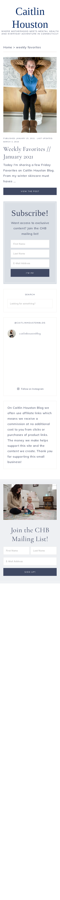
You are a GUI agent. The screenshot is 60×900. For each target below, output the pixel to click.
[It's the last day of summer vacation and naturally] (18, 348)
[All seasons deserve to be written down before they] (18, 375)
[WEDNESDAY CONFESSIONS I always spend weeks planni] (18, 362)
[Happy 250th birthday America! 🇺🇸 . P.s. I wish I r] (41, 375)
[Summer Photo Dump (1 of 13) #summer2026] (41, 362)
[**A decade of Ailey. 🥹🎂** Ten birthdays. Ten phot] (41, 348)
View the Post (30, 191)
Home (7, 47)
